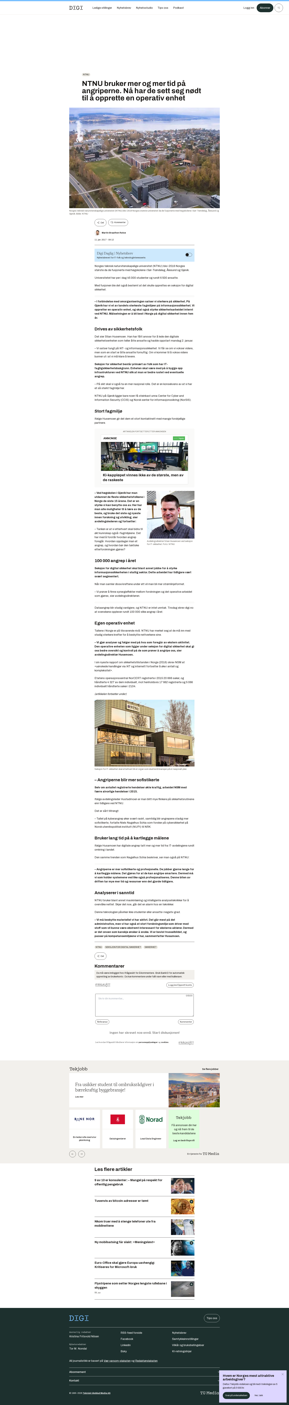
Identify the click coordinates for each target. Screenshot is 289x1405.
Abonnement (77, 1371)
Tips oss (212, 1318)
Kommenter (120, 222)
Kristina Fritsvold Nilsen (84, 1336)
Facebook (127, 1338)
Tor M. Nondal (78, 1348)
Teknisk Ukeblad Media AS (96, 1393)
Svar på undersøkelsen (236, 1395)
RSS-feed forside (131, 1332)
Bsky (124, 1351)
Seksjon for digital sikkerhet (123, 947)
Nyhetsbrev (179, 1332)
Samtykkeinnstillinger (185, 1338)
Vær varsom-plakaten (117, 1360)
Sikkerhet (151, 947)
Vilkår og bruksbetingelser (188, 1345)
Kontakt (74, 1380)
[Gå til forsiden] (76, 7)
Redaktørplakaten (146, 1360)
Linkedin (126, 1345)
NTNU (86, 74)
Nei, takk (259, 1395)
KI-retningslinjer (182, 1351)
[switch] (188, 255)
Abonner (265, 7)
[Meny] (279, 8)
